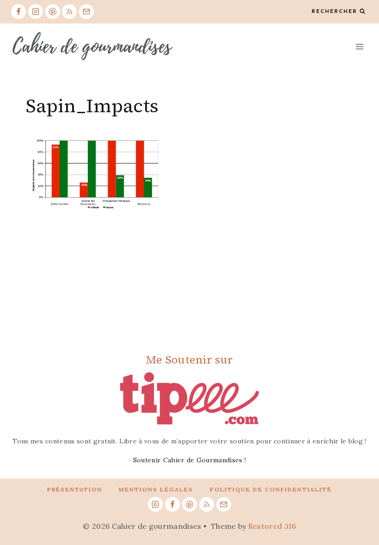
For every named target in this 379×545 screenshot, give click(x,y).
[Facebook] (18, 11)
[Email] (86, 11)
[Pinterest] (52, 11)
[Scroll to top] (357, 509)
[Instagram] (35, 11)
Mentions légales (156, 489)
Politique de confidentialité (271, 489)
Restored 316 (272, 526)
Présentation (74, 489)
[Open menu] (359, 46)
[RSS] (69, 11)
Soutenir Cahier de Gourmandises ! (189, 460)
